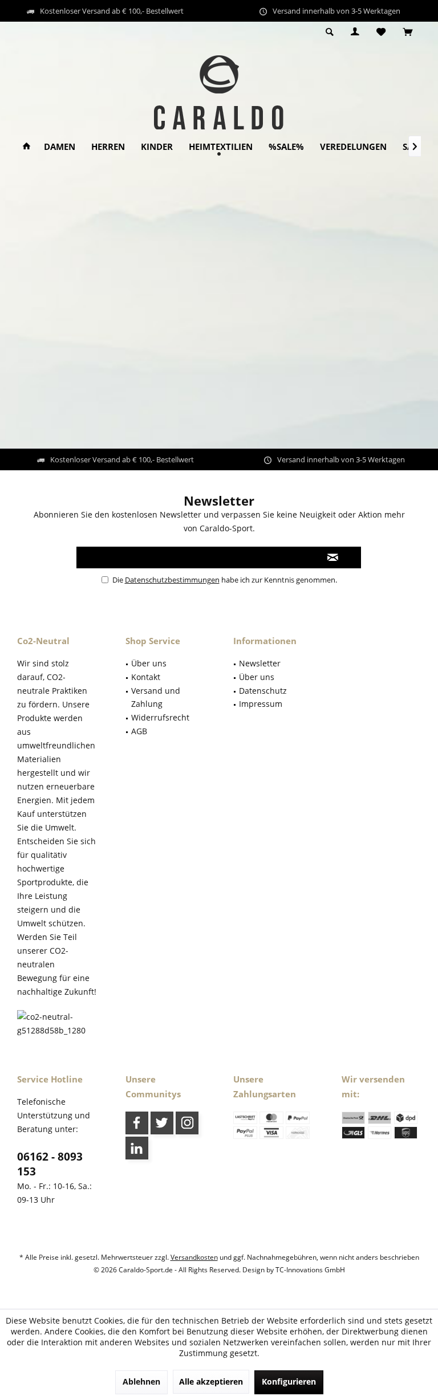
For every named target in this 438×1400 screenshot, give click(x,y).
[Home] (26, 146)
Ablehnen (141, 1381)
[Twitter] (162, 1123)
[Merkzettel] (381, 32)
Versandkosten (194, 1257)
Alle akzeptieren (211, 1381)
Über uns (149, 663)
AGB (139, 731)
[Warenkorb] (407, 32)
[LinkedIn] (136, 1148)
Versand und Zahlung (155, 697)
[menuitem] (407, 32)
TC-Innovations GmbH (310, 1270)
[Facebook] (136, 1123)
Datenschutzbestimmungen (172, 580)
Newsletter (260, 663)
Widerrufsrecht (160, 717)
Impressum (260, 703)
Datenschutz (263, 690)
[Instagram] (187, 1123)
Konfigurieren (289, 1381)
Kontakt (145, 676)
